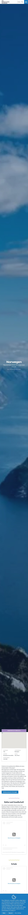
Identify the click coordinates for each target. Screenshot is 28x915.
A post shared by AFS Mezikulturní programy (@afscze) (14, 852)
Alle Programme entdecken (14, 369)
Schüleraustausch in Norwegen (10, 792)
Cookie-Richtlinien (6, 905)
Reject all (11, 913)
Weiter (4, 913)
